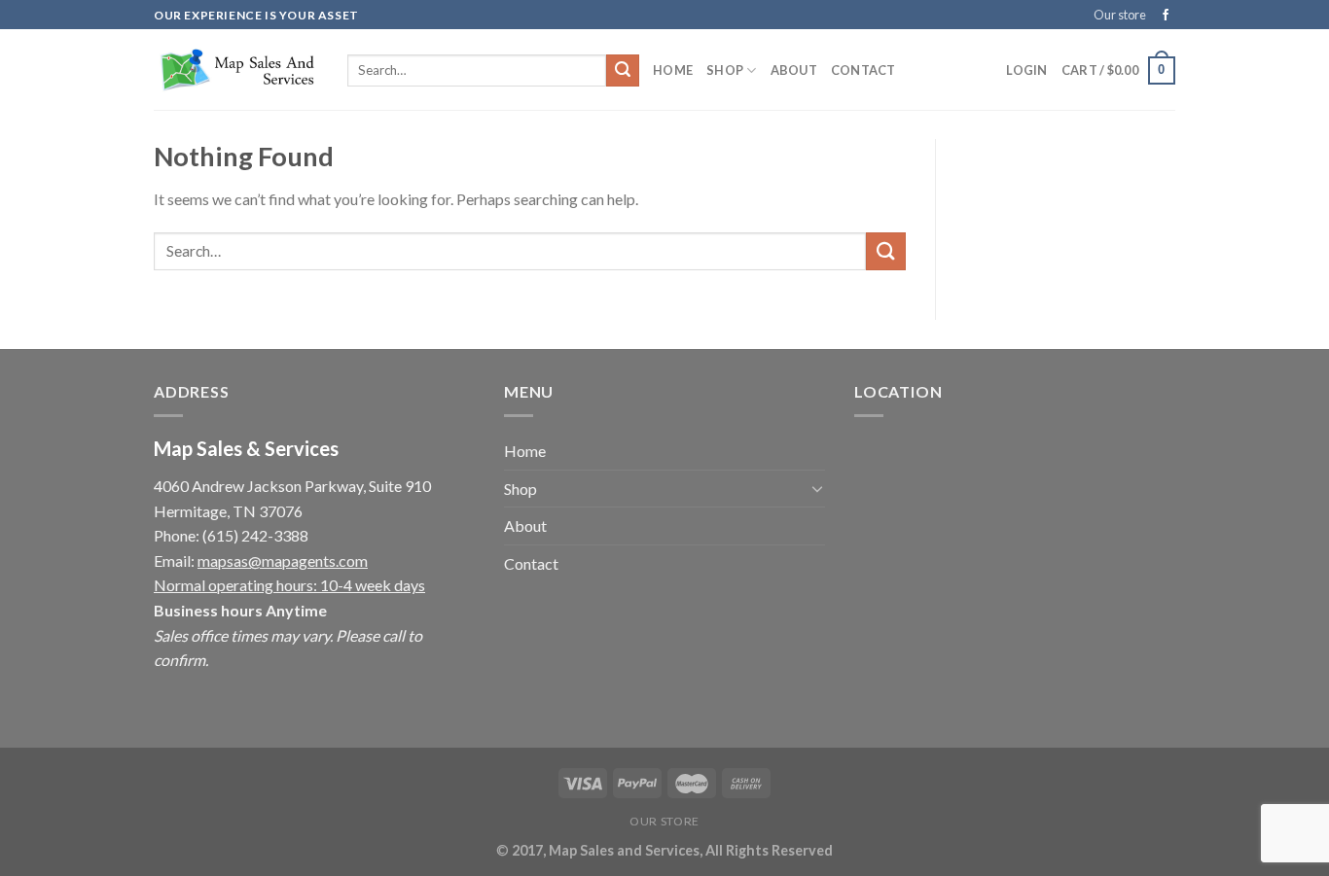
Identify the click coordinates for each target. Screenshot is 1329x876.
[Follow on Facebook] (1165, 15)
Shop (724, 70)
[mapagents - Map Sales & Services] (236, 70)
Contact (863, 70)
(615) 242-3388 (255, 535)
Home (673, 70)
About (794, 70)
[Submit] (622, 71)
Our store (1120, 14)
